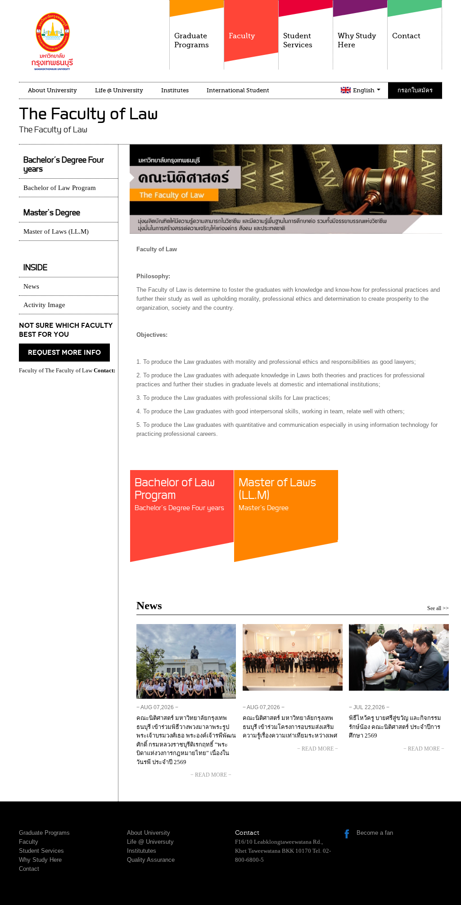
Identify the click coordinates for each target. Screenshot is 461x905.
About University (52, 90)
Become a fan (375, 832)
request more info (64, 352)
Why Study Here (357, 40)
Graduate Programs (191, 40)
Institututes (141, 850)
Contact (406, 36)
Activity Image (44, 304)
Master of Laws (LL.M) (277, 495)
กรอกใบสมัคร (415, 90)
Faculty (242, 36)
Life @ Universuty (150, 841)
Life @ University (119, 90)
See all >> (438, 608)
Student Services (297, 40)
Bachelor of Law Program (179, 495)
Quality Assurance (151, 859)
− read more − (210, 775)
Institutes (175, 90)
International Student (238, 90)
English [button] (364, 90)
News (31, 286)
